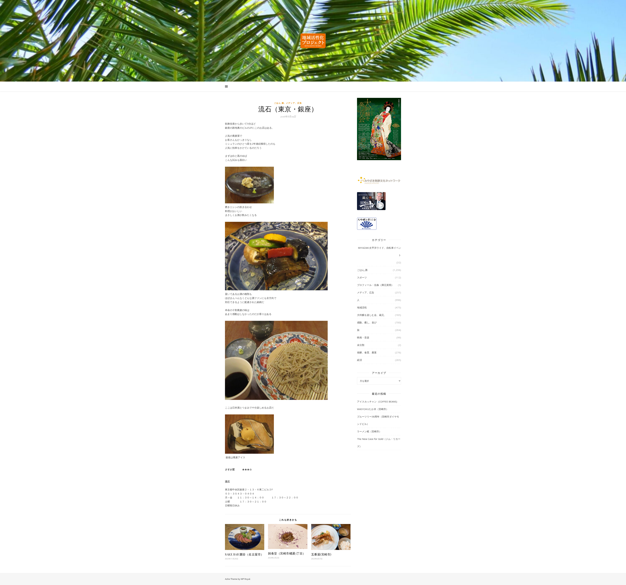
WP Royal (245, 578)
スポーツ (362, 277)
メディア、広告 (294, 103)
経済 (359, 360)
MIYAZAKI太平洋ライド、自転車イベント (379, 251)
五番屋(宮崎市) (321, 554)
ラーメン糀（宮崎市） (369, 431)
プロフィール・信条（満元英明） (375, 285)
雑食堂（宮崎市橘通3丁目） (287, 553)
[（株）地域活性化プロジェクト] (313, 40)
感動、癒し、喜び (367, 322)
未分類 (360, 345)
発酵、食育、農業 (367, 352)
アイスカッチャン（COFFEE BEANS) (377, 401)
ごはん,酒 (279, 103)
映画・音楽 (363, 337)
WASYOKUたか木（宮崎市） (372, 409)
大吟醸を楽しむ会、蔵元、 (371, 315)
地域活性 (362, 307)
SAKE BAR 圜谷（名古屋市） (244, 554)
